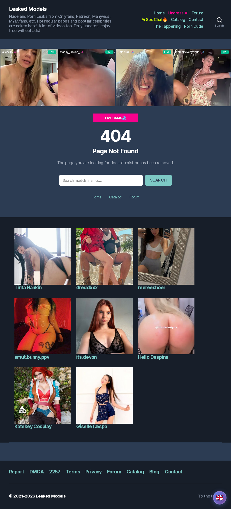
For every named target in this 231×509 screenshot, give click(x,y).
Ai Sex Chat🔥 (154, 19)
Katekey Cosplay (32, 426)
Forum (197, 13)
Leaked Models (28, 9)
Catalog (178, 19)
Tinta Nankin (28, 287)
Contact (196, 19)
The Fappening (167, 26)
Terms (73, 472)
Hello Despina (153, 357)
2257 (54, 472)
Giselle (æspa (91, 426)
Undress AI (178, 13)
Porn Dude (193, 26)
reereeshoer (152, 287)
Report (16, 472)
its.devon (86, 357)
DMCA (37, 472)
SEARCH (158, 180)
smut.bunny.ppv (31, 357)
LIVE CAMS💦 (115, 118)
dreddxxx (86, 287)
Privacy (93, 472)
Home (159, 13)
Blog (154, 472)
